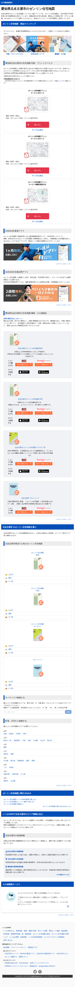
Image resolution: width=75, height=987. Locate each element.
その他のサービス (63, 874)
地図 (25, 931)
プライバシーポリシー (19, 947)
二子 (5, 767)
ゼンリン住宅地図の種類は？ (14, 804)
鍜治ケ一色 (7, 740)
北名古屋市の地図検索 (15, 851)
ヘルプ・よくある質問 (11, 937)
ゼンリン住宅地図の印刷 (60, 934)
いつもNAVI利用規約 (35, 937)
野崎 (33, 761)
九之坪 (10, 574)
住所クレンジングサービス (39, 963)
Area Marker (23, 963)
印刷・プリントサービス (14, 54)
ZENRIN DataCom (35, 976)
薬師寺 (6, 781)
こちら (22, 76)
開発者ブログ (33, 947)
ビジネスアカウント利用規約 (54, 937)
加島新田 (17, 740)
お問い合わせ (7, 940)
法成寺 (11, 767)
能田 (27, 761)
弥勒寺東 (15, 774)
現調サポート (23, 957)
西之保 (13, 761)
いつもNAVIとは (8, 931)
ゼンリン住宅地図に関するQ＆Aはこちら (57, 806)
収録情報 (23, 937)
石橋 (5, 734)
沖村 (24, 734)
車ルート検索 (42, 931)
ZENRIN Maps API (11, 963)
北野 (29, 740)
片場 (23, 740)
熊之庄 (49, 740)
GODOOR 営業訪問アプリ (46, 953)
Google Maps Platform (46, 966)
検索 (68, 712)
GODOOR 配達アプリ (27, 953)
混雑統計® (33, 966)
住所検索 (6, 934)
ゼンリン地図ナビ (11, 957)
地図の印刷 (32, 931)
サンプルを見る (37, 130)
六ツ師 (10, 581)
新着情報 (19, 931)
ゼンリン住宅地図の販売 (41, 934)
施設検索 (64, 931)
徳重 (12, 754)
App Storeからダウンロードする (24, 372)
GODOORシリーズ (37, 54)
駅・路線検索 (26, 934)
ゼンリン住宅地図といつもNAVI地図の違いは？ (20, 799)
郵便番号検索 (15, 934)
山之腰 (13, 781)
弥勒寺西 (7, 774)
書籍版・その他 (60, 54)
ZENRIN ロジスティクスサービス (16, 966)
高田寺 (6, 754)
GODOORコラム (62, 953)
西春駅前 (21, 761)
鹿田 (10, 578)
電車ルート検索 (54, 931)
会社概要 (6, 947)
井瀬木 (11, 734)
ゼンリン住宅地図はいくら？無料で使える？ (19, 802)
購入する (37, 125)
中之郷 (6, 761)
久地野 (35, 740)
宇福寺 (18, 734)
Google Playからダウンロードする (43, 372)
